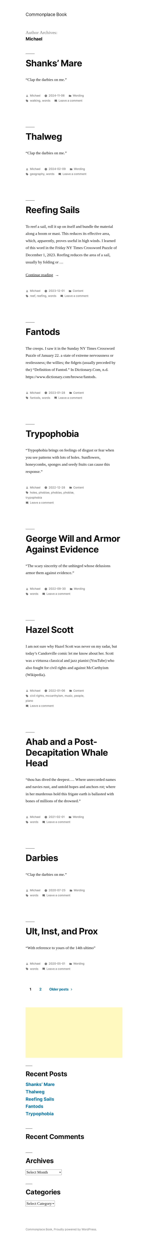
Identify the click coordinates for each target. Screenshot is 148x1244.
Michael (35, 95)
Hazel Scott (49, 629)
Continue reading (42, 274)
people (78, 695)
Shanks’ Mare (54, 63)
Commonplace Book (46, 14)
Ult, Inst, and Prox (62, 931)
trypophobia (34, 497)
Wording (78, 95)
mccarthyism (54, 695)
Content (78, 291)
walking (35, 100)
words (46, 100)
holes (33, 492)
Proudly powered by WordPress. (75, 1229)
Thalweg (44, 136)
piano (29, 700)
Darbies (42, 857)
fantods (35, 398)
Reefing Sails (53, 209)
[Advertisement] (74, 1032)
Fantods (43, 331)
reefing (41, 296)
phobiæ (68, 492)
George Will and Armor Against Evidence (73, 543)
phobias (56, 492)
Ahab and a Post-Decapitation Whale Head (67, 752)
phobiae (44, 492)
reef (32, 296)
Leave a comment (70, 100)
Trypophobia (52, 433)
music (69, 695)
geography (37, 174)
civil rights (37, 695)
